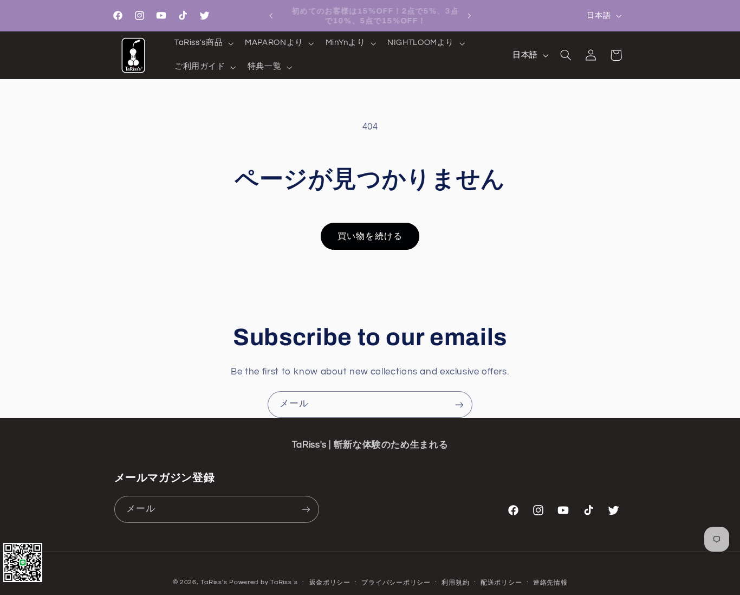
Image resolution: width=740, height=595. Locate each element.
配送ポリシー (501, 583)
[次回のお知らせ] (469, 16)
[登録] (459, 404)
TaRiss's (213, 582)
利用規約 (455, 583)
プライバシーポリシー (395, 583)
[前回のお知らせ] (271, 16)
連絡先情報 (550, 583)
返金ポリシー (329, 583)
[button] (202, 43)
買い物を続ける (369, 236)
